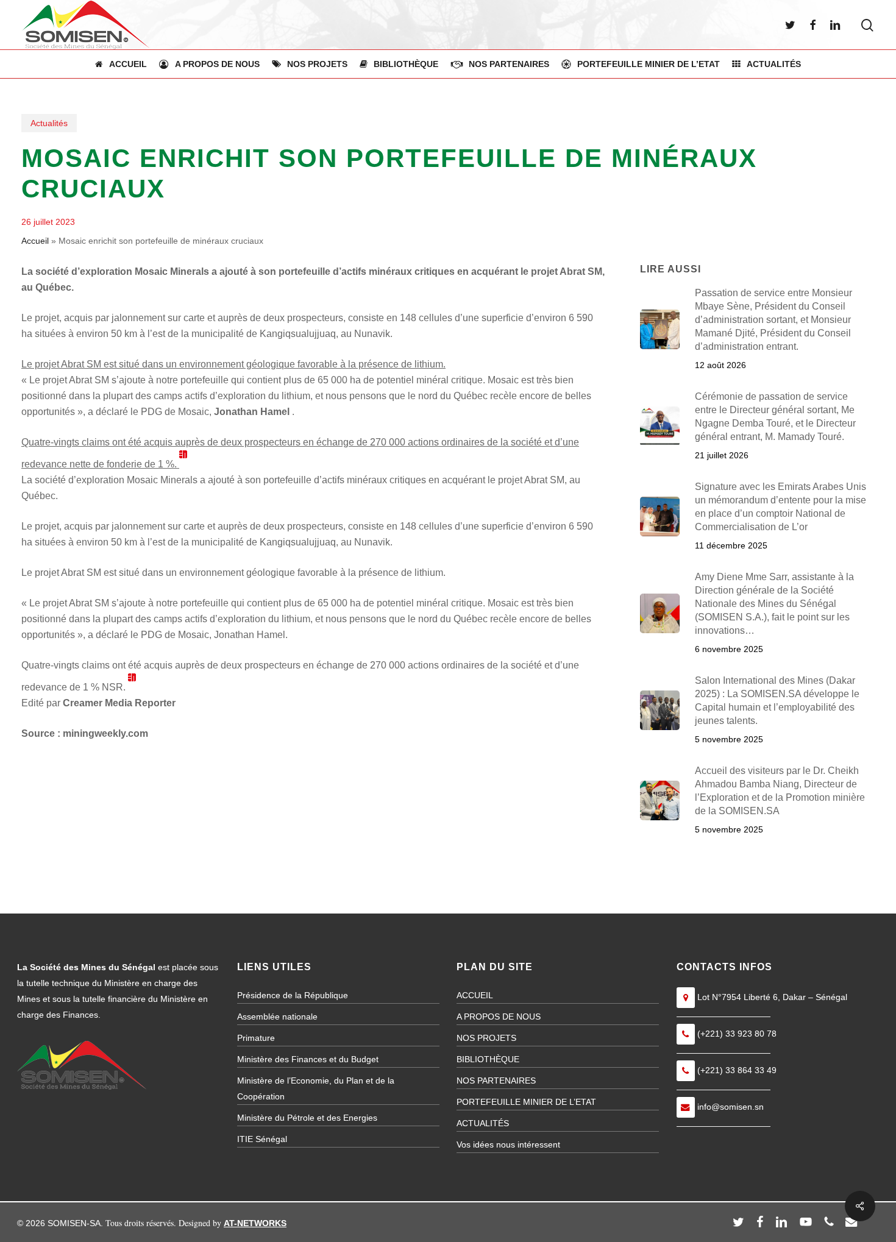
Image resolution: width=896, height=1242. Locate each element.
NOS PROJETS (486, 1038)
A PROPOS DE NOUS (499, 1016)
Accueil (35, 241)
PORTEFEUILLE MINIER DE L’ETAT (526, 1102)
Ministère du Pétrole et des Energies (307, 1118)
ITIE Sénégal (262, 1139)
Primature (256, 1038)
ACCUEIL (475, 995)
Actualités (49, 123)
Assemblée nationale (277, 1016)
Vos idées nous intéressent (508, 1144)
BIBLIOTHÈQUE (488, 1059)
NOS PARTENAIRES (496, 1080)
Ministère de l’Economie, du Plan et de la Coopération (315, 1088)
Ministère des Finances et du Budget (308, 1059)
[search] (867, 25)
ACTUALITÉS (483, 1123)
